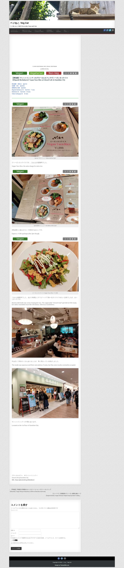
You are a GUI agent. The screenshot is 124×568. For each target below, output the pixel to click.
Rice (45, 66)
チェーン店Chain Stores (39, 31)
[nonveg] (53, 73)
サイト (13, 535)
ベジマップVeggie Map (14, 31)
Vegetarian (53, 66)
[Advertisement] (45, 51)
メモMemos (58, 31)
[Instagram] (107, 30)
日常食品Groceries (50, 31)
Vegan (48, 66)
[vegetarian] (36, 73)
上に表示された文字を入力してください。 (23, 543)
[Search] (113, 30)
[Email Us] (110, 30)
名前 (13, 530)
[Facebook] (104, 30)
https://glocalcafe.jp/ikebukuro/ (24, 480)
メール (13, 533)
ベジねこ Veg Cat (19, 23)
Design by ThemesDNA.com (62, 565)
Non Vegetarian (38, 66)
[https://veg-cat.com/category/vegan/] (19, 73)
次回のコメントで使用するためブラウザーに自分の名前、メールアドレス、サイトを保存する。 (39, 538)
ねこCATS (65, 31)
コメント (14, 510)
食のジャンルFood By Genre (27, 31)
